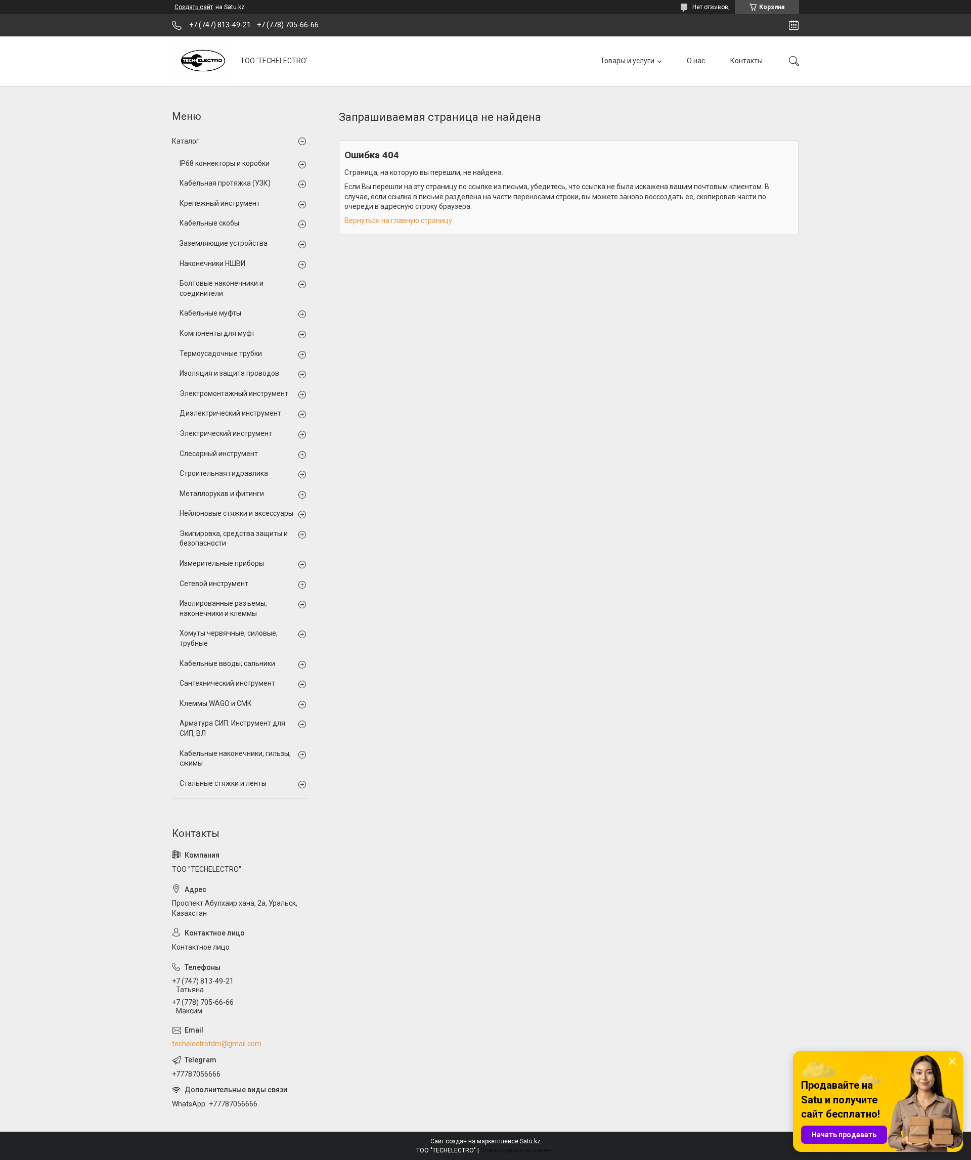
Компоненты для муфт (217, 333)
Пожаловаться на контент (517, 1150)
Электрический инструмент (226, 433)
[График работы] (794, 25)
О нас (696, 61)
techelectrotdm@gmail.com (216, 1044)
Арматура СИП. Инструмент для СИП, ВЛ (232, 728)
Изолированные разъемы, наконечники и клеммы (223, 608)
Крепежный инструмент (220, 203)
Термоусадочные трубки (221, 353)
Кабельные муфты (210, 313)
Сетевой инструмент (214, 583)
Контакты (746, 61)
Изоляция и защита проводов (229, 373)
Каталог (185, 141)
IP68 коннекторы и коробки (225, 163)
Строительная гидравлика (224, 473)
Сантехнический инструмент (227, 683)
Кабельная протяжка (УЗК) (225, 183)
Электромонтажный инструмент (234, 393)
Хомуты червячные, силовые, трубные (229, 638)
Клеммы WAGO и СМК (216, 703)
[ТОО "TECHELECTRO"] (202, 61)
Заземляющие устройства (224, 243)
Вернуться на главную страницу (398, 220)
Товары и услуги (627, 61)
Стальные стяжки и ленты (223, 783)
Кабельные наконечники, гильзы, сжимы (235, 758)
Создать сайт (193, 7)
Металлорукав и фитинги (222, 493)
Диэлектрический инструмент (230, 413)
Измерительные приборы (222, 563)
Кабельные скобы (209, 223)
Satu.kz (530, 1141)
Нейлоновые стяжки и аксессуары (236, 513)
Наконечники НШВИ (212, 263)
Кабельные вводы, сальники (227, 663)
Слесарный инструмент (219, 454)
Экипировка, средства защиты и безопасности (234, 538)
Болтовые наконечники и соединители (221, 288)
